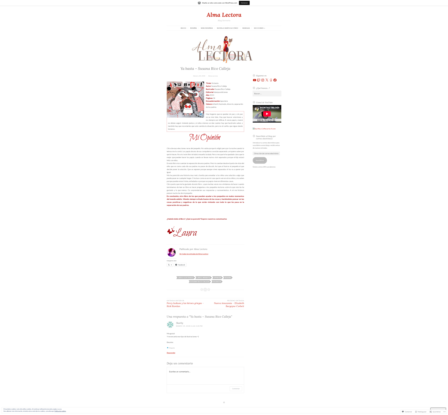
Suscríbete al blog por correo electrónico (266, 137)
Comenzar (244, 3)
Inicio (183, 28)
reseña (228, 278)
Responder (171, 353)
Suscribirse (260, 160)
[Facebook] (275, 80)
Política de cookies (60, 411)
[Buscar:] (267, 94)
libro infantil (203, 278)
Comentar (236, 389)
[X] (267, 80)
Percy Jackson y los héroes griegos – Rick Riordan (185, 304)
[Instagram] (263, 80)
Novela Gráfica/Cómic (227, 28)
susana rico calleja (200, 282)
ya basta (217, 282)
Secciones (259, 28)
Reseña (193, 28)
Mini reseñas (207, 28)
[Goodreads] (271, 80)
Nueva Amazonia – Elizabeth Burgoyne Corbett (229, 304)
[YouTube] (254, 80)
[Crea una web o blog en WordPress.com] (224, 402)
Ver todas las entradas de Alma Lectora (193, 254)
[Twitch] (259, 80)
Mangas (246, 28)
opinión (217, 278)
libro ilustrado (186, 278)
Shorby (179, 322)
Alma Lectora (224, 14)
